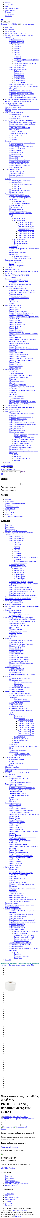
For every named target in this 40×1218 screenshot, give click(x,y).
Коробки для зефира (16, 41)
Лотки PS (12, 137)
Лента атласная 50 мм (26, 237)
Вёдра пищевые (15, 118)
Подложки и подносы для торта (21, 375)
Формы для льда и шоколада (19, 403)
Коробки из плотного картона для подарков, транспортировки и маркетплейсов (21, 100)
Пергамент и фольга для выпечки (21, 386)
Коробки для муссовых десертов (21, 84)
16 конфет (17, 58)
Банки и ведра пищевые (14, 112)
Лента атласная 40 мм (26, 235)
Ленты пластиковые (21, 243)
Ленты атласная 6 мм (25, 224)
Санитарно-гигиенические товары (22, 290)
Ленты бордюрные (16, 373)
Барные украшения (16, 175)
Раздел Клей (13, 328)
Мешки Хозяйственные (17, 288)
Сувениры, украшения (22, 203)
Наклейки (13, 247)
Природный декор (20, 201)
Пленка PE (18, 186)
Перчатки (12, 303)
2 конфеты (17, 44)
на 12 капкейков (19, 82)
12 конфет (17, 56)
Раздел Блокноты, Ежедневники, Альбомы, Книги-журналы (21, 314)
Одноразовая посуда (12, 169)
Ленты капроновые (21, 241)
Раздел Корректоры (16, 332)
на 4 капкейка (19, 77)
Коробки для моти (16, 39)
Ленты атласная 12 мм (26, 228)
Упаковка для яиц (15, 131)
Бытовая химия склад (13, 279)
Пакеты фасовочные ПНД (18, 164)
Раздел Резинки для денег (18, 354)
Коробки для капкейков (18, 69)
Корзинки (8, 273)
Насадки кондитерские (17, 385)
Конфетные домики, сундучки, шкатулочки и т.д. (25, 64)
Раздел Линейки (15, 337)
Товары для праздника (13, 260)
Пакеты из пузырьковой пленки (21, 146)
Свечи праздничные (16, 262)
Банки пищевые (15, 114)
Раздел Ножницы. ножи (18, 347)
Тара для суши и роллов (18, 133)
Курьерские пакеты (16, 145)
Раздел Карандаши (16, 326)
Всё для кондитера (12, 369)
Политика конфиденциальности (16, 1184)
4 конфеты (17, 46)
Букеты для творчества (22, 256)
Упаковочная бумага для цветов (20, 213)
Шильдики (18, 460)
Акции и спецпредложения (15, 503)
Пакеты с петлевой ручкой (23, 441)
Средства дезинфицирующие (20, 284)
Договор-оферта (11, 1185)
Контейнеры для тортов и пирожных (22, 122)
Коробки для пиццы (16, 105)
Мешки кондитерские (17, 381)
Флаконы (12, 277)
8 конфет (17, 52)
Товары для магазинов (17, 296)
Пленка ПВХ (18, 188)
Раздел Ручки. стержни (17, 356)
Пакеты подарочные (16, 156)
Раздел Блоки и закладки (18, 311)
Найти (23, 471)
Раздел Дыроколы (15, 322)
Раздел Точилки (15, 364)
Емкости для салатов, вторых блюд (22, 124)
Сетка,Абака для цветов (18, 211)
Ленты (11, 216)
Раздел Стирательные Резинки (20, 360)
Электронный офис (20, 1210)
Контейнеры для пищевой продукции (19, 120)
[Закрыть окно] (17, 1216)
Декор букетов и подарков (14, 194)
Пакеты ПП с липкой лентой (19, 160)
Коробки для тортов (16, 428)
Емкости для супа (15, 135)
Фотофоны (9, 267)
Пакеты (8, 141)
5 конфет (17, 48)
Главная (8, 2)
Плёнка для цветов (16, 209)
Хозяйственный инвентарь (19, 298)
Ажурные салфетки (16, 396)
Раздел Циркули (15, 368)
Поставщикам (10, 10)
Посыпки (12, 392)
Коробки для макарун (17, 67)
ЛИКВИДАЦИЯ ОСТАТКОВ (16, 33)
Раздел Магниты (15, 307)
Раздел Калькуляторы (17, 324)
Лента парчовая (19, 239)
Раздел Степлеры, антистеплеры (21, 358)
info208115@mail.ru (8, 1168)
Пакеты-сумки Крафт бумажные (21, 165)
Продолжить (5, 1147)
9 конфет (17, 54)
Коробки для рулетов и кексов (20, 90)
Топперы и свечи (11, 405)
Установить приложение (14, 516)
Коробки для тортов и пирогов (20, 92)
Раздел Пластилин (16, 352)
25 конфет (17, 61)
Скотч (11, 300)
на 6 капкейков (19, 78)
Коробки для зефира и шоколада (21, 417)
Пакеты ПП (13, 158)
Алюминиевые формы (13, 107)
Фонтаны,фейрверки (17, 266)
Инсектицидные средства (18, 281)
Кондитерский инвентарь (18, 377)
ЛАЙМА (12, 283)
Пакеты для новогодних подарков (26, 434)
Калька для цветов (16, 205)
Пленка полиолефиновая (23, 184)
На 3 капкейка (19, 75)
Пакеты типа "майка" (21, 443)
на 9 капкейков (19, 80)
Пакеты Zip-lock (15, 150)
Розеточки (13, 394)
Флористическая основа (22, 258)
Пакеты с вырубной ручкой (19, 162)
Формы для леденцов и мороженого (22, 402)
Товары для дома (15, 294)
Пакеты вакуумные (16, 152)
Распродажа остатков (21, 116)
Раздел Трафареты (16, 366)
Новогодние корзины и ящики (20, 447)
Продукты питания (12, 409)
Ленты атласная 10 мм (26, 226)
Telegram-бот (6, 24)
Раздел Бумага (14, 320)
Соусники (13, 139)
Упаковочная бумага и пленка (20, 445)
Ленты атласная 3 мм (25, 222)
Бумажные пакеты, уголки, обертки (22, 143)
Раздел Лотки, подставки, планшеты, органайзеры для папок (22, 340)
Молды (12, 383)
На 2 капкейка (19, 73)
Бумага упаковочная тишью (19, 196)
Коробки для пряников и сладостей (22, 422)
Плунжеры (13, 388)
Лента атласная (19, 220)
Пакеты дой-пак (15, 154)
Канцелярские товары (13, 305)
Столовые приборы (16, 173)
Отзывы (8, 12)
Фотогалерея (9, 14)
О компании (9, 4)
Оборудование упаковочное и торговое (19, 407)
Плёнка (8, 179)
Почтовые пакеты (15, 167)
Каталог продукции (12, 1182)
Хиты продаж (10, 31)
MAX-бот (14, 24)
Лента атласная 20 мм (26, 232)
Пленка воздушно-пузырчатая (20, 181)
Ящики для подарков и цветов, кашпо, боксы (21, 271)
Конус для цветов (15, 207)
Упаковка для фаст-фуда (14, 103)
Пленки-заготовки (16, 192)
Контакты (8, 16)
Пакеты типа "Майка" (17, 148)
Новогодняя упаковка (13, 411)
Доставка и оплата (12, 8)
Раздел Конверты (15, 330)
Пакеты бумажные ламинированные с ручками (24, 437)
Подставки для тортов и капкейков (22, 390)
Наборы (16, 245)
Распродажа (9, 29)
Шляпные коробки (12, 269)
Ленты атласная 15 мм (26, 230)
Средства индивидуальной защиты (22, 292)
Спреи (11, 264)
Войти (3, 469)
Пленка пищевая (15, 182)
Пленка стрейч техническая (19, 190)
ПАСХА (8, 462)
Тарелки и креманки (16, 171)
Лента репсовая (19, 218)
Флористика (13, 254)
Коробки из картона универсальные (22, 97)
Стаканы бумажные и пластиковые (22, 177)
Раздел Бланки (14, 309)
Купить (3, 1129)
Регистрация (10, 469)
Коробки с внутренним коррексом (26, 60)
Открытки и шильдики (17, 252)
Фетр (11, 215)
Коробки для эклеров (17, 95)
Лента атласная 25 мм (26, 233)
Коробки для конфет (16, 43)
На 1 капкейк (18, 71)
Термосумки (13, 301)
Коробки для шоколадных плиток (21, 94)
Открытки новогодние (22, 458)
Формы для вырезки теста (18, 400)
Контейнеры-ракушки (17, 126)
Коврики (12, 379)
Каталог (4, 965)
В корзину (14, 1147)
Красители (13, 371)
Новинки (8, 27)
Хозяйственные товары (13, 286)
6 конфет (17, 50)
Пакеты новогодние (16, 432)
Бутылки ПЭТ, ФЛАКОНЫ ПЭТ (17, 275)
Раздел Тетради (14, 362)
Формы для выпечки (16, 398)
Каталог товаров (28, 24)
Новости (8, 6)
